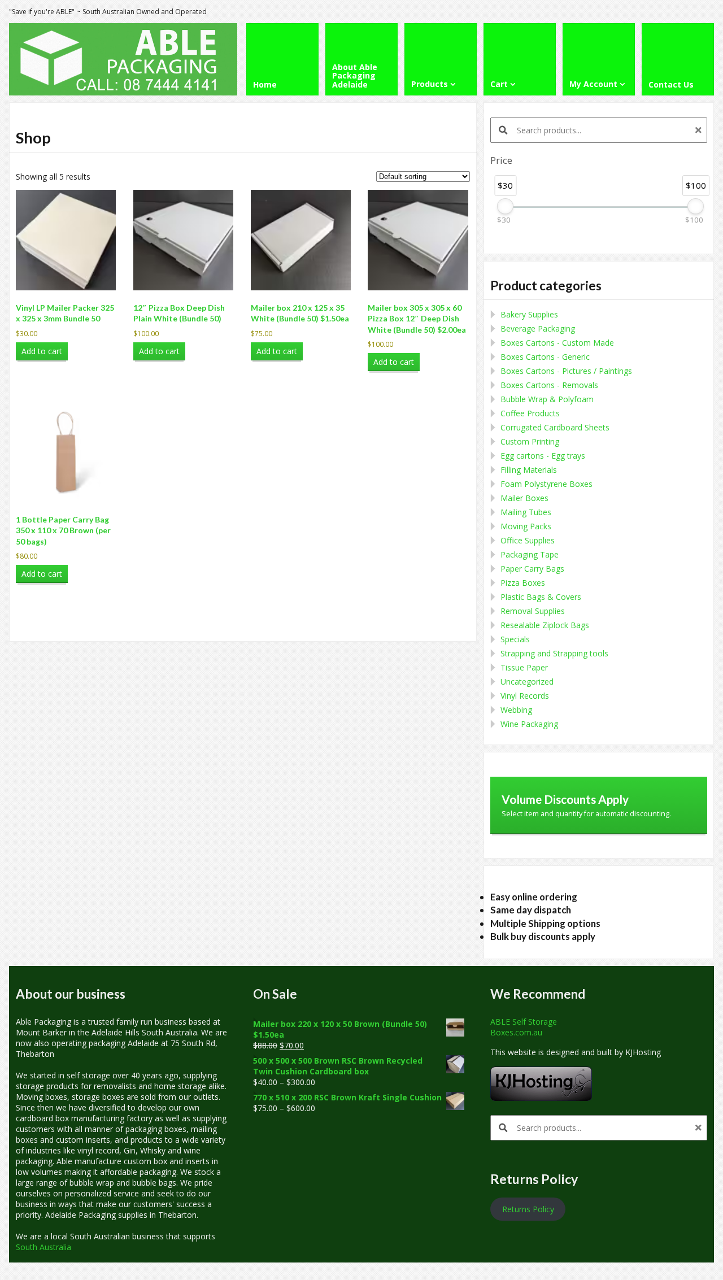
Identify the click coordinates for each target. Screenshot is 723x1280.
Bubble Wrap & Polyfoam (547, 399)
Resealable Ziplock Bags (544, 625)
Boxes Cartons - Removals (549, 385)
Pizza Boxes (522, 582)
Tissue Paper (524, 667)
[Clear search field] (699, 130)
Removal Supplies (532, 611)
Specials (515, 639)
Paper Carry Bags (532, 568)
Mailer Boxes (524, 498)
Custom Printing (529, 441)
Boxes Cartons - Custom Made (557, 342)
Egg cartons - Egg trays (542, 455)
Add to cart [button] (41, 351)
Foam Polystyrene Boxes (546, 483)
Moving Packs (525, 526)
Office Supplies (527, 540)
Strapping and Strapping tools (554, 653)
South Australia (43, 1247)
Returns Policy (528, 1209)
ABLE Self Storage (523, 1021)
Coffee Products (530, 413)
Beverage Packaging (537, 328)
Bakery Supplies (529, 314)
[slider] (505, 206)
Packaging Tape (529, 554)
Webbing (516, 709)
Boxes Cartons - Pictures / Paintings (566, 370)
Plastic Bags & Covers (540, 596)
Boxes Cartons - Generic (545, 356)
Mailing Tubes (525, 512)
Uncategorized (527, 681)
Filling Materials (528, 469)
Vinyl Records (524, 695)
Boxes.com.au (516, 1032)
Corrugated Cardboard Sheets (554, 427)
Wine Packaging (529, 724)
